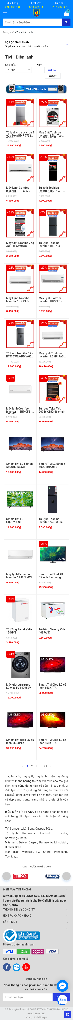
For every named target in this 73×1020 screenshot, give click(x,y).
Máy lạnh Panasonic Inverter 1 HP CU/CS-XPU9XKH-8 (19, 577)
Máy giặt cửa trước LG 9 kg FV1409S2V (18, 686)
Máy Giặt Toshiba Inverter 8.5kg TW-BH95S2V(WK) (50, 135)
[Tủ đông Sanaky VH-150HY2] (20, 609)
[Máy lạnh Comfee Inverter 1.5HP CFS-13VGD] (20, 388)
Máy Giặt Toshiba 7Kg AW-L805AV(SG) (20, 244)
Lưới (53, 70)
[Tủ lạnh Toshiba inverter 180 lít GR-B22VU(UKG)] (53, 168)
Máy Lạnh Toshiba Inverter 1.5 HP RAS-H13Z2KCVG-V (52, 356)
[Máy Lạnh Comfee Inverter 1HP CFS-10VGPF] (20, 168)
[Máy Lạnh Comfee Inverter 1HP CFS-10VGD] (53, 278)
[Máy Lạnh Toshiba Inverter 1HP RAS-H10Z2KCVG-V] (20, 278)
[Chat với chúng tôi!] (62, 986)
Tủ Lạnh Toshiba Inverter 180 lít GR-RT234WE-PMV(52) (51, 246)
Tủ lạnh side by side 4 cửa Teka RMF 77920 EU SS (20, 135)
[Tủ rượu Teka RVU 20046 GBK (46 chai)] (53, 388)
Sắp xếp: (10, 64)
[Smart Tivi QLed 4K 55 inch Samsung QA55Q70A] (53, 554)
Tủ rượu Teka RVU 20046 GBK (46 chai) (52, 410)
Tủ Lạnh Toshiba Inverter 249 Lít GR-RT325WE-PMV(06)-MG (51, 523)
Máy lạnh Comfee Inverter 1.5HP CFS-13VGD (19, 411)
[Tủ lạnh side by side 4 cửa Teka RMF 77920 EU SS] (20, 112)
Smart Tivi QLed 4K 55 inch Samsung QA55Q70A (51, 577)
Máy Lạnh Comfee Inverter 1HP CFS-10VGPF (17, 190)
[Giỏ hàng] (65, 14)
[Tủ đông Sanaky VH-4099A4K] (53, 609)
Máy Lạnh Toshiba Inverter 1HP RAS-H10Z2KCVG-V (17, 301)
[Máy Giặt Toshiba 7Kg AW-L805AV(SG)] (20, 223)
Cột (54, 75)
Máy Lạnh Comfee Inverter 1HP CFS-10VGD (50, 301)
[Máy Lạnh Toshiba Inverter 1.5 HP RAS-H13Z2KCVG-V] (53, 333)
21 (45, 766)
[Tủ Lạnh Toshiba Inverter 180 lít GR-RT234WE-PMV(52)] (53, 223)
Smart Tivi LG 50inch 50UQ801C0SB (52, 465)
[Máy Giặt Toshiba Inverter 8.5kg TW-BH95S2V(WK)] (53, 112)
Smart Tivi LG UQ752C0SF (14, 520)
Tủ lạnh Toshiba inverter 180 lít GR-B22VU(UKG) (51, 190)
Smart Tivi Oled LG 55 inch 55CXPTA (20, 741)
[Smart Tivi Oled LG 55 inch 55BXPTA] (53, 720)
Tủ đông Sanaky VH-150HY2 (19, 631)
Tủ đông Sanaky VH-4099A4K (52, 631)
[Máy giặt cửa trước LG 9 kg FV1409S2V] (20, 664)
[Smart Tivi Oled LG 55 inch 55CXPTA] (20, 720)
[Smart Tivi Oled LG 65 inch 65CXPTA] (53, 664)
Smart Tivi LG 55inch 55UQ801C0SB (19, 465)
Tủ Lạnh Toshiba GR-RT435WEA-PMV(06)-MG (19, 356)
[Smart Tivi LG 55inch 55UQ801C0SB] (20, 444)
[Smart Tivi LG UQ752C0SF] (20, 499)
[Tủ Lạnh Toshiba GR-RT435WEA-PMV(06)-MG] (20, 333)
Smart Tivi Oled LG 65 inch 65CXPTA (52, 686)
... (41, 766)
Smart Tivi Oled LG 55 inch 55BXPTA (52, 741)
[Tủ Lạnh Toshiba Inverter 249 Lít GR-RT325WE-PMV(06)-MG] (53, 499)
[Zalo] (16, 967)
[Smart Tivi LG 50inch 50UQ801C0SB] (53, 444)
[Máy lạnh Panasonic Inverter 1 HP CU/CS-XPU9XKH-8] (20, 554)
